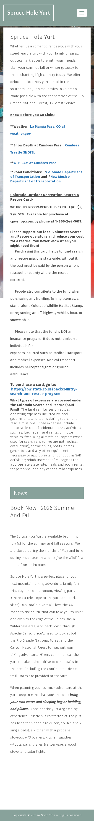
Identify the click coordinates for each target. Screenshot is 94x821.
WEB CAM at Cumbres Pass (35, 163)
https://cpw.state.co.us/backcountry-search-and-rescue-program (43, 391)
